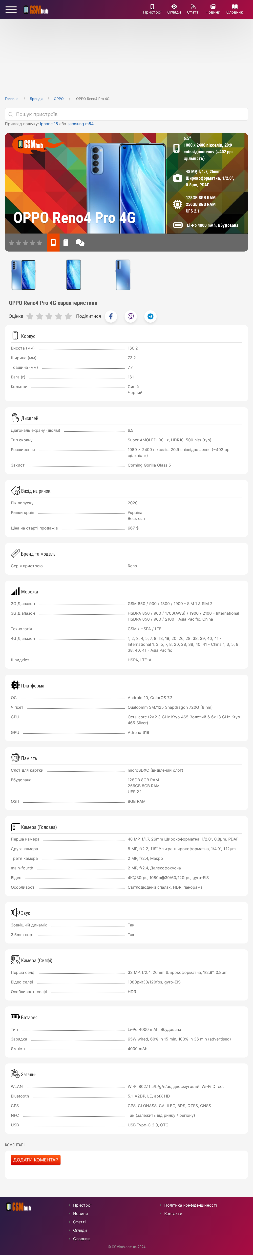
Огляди (174, 12)
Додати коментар (35, 1159)
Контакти (173, 1213)
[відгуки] (80, 243)
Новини (213, 12)
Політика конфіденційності (190, 1205)
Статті (193, 12)
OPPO (59, 99)
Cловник (234, 12)
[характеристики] (53, 243)
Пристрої (152, 12)
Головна (12, 99)
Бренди (36, 99)
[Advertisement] (126, 56)
